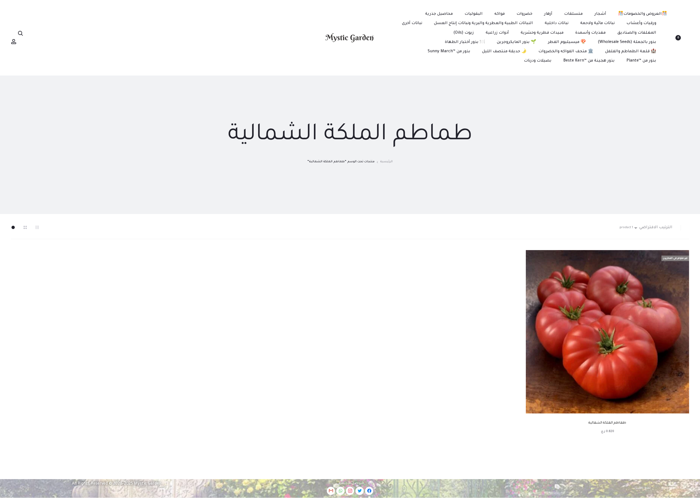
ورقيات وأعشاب (641, 23)
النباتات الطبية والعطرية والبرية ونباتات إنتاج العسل (483, 23)
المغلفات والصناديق (636, 33)
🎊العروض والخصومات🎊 (642, 14)
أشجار (600, 14)
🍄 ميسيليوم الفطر (567, 42)
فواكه (499, 14)
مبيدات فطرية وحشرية (542, 33)
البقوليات (474, 14)
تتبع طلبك (642, 488)
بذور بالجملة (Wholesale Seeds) (627, 42)
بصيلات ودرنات (538, 61)
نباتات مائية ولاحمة (597, 23)
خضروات (524, 14)
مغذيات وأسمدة (590, 33)
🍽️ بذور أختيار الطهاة (465, 42)
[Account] (13, 42)
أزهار (548, 14)
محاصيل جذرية (439, 14)
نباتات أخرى (412, 23)
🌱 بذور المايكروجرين (516, 42)
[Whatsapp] (340, 491)
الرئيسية (386, 161)
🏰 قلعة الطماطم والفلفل (630, 52)
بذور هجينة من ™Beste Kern (589, 61)
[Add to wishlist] (682, 257)
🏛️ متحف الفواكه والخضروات (565, 52)
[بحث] (20, 34)
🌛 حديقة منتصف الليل (504, 52)
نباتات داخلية (556, 23)
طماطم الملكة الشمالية (607, 423)
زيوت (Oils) (463, 33)
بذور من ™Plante (641, 61)
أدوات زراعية (497, 33)
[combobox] (653, 228)
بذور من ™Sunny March (449, 52)
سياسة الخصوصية (676, 488)
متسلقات (573, 14)
